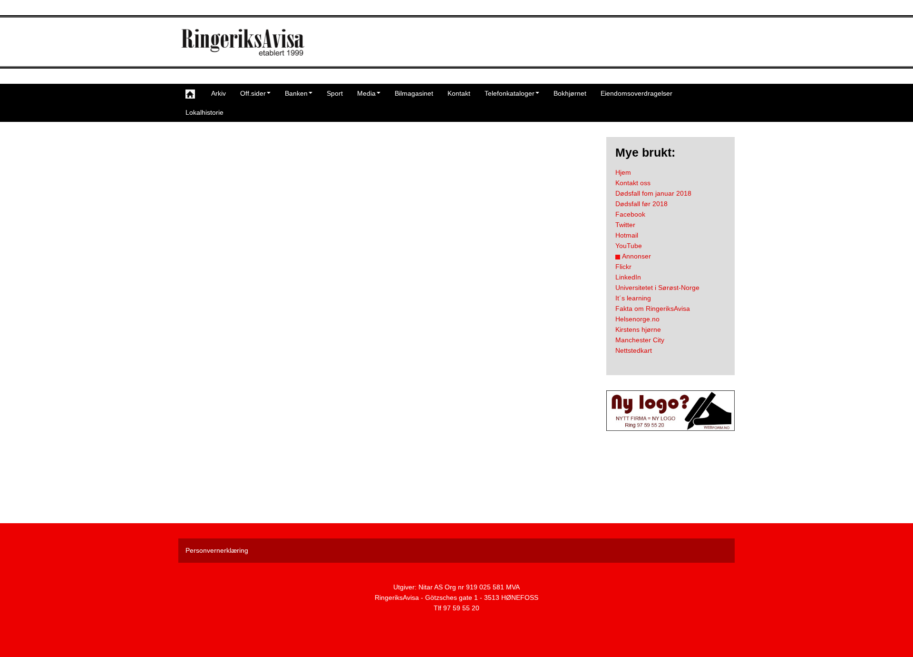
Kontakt (458, 93)
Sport (335, 93)
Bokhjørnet (570, 93)
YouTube (628, 245)
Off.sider (253, 93)
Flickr (623, 266)
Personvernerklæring (216, 550)
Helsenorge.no (637, 319)
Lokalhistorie (204, 112)
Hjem (623, 172)
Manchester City (639, 340)
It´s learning (633, 298)
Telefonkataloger (509, 93)
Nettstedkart (633, 350)
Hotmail (626, 235)
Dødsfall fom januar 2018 (653, 193)
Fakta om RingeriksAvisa (652, 308)
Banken (296, 93)
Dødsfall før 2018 (641, 204)
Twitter (625, 225)
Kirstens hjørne (638, 329)
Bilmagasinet (414, 93)
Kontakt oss (633, 183)
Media (366, 93)
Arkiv (218, 93)
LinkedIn (628, 277)
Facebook (630, 214)
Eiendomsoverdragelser (636, 93)
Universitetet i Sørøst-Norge (657, 287)
